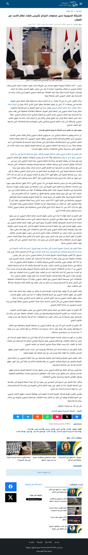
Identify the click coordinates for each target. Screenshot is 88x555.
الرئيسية (39, 542)
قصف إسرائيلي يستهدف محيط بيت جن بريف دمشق (44, 458)
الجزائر (30, 429)
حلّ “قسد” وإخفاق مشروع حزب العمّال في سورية (58, 527)
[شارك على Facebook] (77, 416)
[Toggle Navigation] (81, 4)
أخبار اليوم (60, 429)
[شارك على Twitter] (67, 416)
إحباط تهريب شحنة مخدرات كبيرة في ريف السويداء (18, 458)
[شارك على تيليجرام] (28, 416)
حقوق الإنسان (38, 431)
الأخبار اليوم (38, 429)
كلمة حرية (48, 542)
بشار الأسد (50, 431)
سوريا (28, 431)
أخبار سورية (69, 11)
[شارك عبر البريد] (57, 416)
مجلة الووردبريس (41, 551)
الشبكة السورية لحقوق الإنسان (63, 411)
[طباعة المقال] (18, 416)
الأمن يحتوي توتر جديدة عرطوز (59, 518)
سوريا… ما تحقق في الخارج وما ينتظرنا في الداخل (70, 458)
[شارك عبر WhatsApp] (47, 416)
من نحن (56, 542)
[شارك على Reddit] (37, 416)
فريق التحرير (78, 24)
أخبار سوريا (50, 429)
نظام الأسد (20, 431)
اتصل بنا (31, 542)
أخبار (68, 429)
